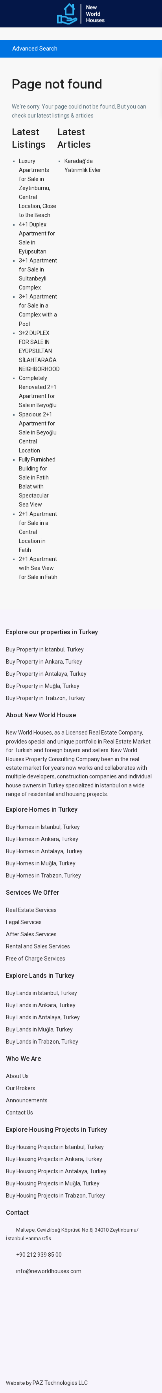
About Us (17, 1076)
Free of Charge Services (35, 958)
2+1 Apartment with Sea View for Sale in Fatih (38, 568)
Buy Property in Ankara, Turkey (44, 662)
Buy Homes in (23, 863)
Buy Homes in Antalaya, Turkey (44, 851)
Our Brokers (20, 1088)
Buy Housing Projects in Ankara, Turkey (54, 1159)
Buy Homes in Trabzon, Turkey (43, 875)
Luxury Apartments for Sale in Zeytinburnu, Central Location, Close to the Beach (37, 188)
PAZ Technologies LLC (60, 1383)
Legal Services (24, 922)
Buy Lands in (22, 1005)
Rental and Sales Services (38, 946)
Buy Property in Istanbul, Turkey (45, 649)
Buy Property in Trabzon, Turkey (45, 698)
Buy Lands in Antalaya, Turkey (43, 1017)
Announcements (27, 1100)
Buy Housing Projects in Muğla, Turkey (52, 1183)
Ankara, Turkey (56, 1005)
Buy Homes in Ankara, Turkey (42, 839)
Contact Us (20, 1112)
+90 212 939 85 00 (39, 1255)
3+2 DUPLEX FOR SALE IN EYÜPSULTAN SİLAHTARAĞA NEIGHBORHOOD (39, 351)
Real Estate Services (31, 910)
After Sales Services (32, 934)
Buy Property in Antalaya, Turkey (46, 674)
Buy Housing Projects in (35, 1147)
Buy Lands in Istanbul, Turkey (41, 993)
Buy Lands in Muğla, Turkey (39, 1029)
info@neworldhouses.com (48, 1271)
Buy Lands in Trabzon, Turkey (42, 1041)
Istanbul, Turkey (84, 1147)
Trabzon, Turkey (85, 1195)
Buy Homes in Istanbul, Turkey (43, 827)
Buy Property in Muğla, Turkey (42, 686)
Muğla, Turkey (58, 863)
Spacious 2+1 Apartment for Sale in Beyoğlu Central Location (38, 432)
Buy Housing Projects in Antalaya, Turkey (56, 1171)
